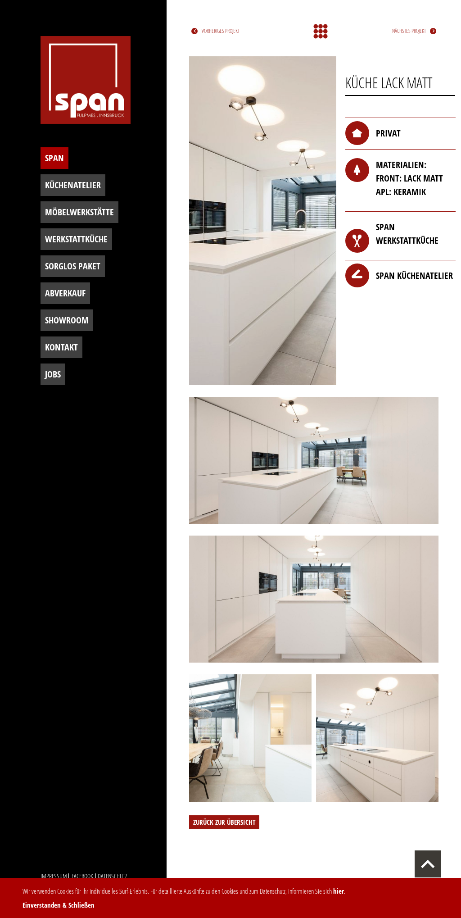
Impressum (54, 876)
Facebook (82, 876)
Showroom (67, 320)
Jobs (53, 374)
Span (54, 158)
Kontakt (61, 347)
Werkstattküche (76, 239)
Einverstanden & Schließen (59, 904)
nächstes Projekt (409, 31)
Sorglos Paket (72, 266)
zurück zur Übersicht (224, 822)
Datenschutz (112, 876)
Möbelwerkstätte (79, 212)
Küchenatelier (73, 185)
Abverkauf (65, 293)
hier (338, 890)
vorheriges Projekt (221, 31)
